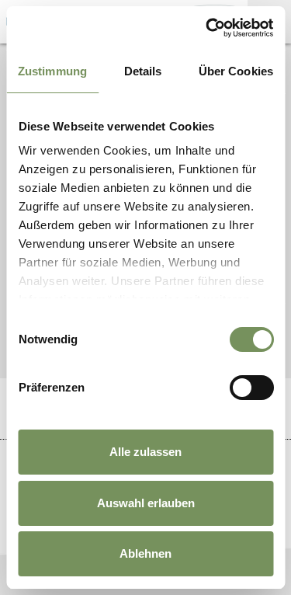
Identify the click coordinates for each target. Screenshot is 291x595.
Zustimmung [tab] (52, 71)
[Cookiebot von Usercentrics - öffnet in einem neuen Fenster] (207, 28)
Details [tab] (143, 71)
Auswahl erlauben (146, 503)
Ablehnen (145, 553)
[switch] (251, 387)
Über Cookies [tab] (236, 71)
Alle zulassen (145, 451)
